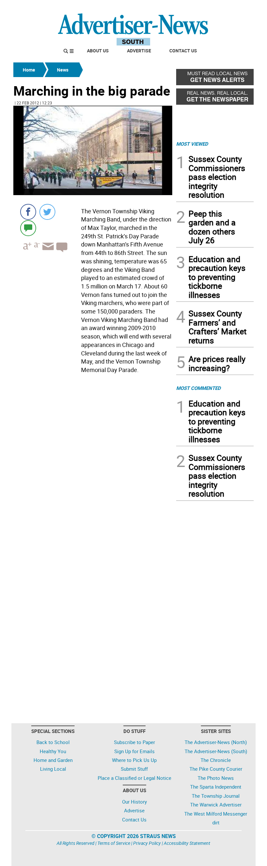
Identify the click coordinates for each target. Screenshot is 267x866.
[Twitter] (47, 212)
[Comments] (28, 228)
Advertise (139, 50)
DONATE (238, 7)
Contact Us (183, 50)
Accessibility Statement (187, 843)
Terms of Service (113, 843)
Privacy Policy (147, 843)
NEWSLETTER (201, 7)
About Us (98, 50)
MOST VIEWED (192, 143)
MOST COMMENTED (198, 388)
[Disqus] (92, 465)
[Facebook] (28, 212)
